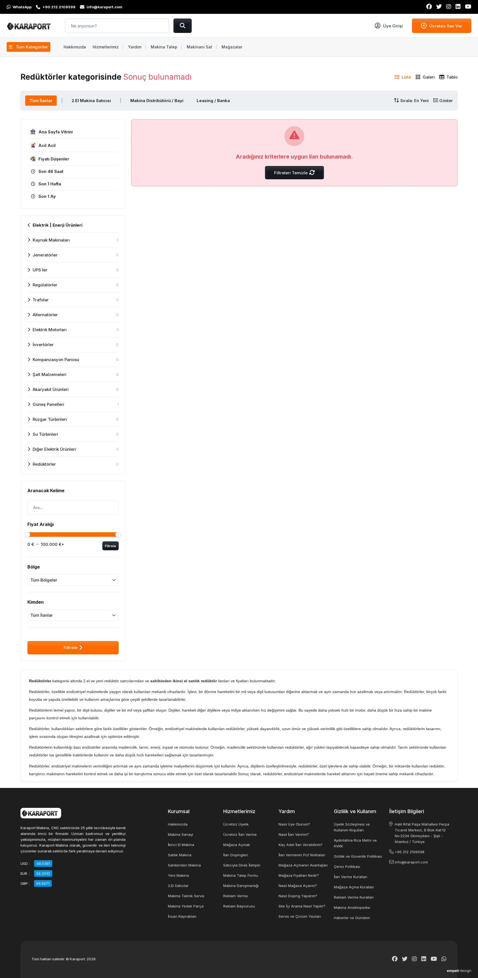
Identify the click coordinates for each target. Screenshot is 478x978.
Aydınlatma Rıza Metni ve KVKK (355, 843)
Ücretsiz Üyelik (236, 824)
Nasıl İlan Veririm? (294, 834)
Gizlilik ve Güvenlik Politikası (358, 856)
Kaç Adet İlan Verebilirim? (301, 844)
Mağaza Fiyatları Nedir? (299, 875)
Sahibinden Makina (184, 865)
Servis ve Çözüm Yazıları (300, 916)
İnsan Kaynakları (182, 916)
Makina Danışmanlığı (241, 885)
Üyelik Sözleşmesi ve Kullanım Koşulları (352, 827)
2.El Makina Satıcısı (91, 100)
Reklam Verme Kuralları (354, 897)
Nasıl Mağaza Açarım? (298, 885)
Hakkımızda (178, 824)
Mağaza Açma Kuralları (354, 887)
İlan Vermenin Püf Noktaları (302, 855)
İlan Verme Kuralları (350, 877)
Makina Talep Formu (240, 875)
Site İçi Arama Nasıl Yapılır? (302, 906)
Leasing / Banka (213, 100)
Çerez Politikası (347, 866)
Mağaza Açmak (236, 844)
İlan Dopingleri (235, 855)
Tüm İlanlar (41, 100)
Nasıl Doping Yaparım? (298, 896)
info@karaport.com (411, 862)
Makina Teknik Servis (186, 896)
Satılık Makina (179, 855)
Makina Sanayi (180, 834)
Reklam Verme (235, 896)
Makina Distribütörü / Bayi (156, 100)
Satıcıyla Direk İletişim (241, 865)
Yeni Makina (178, 875)
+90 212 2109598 (409, 852)
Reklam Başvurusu (239, 906)
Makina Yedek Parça (186, 906)
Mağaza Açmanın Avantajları (303, 865)
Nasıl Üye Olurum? (294, 824)
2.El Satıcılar (178, 885)
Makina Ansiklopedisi (352, 907)
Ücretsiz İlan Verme (240, 834)
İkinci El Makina (181, 844)
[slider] (27, 534)
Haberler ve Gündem (352, 917)
